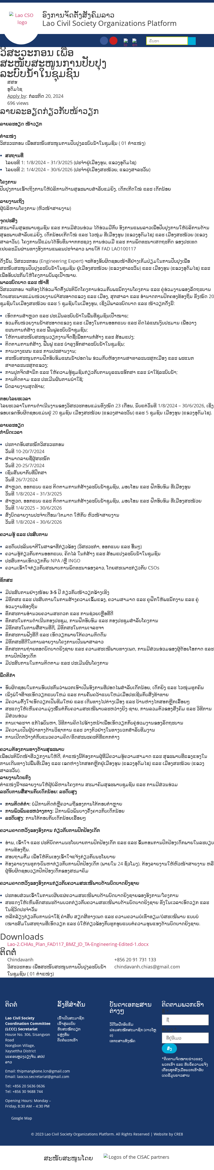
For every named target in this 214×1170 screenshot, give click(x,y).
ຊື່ (165, 1011)
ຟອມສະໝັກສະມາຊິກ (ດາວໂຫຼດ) (133, 1032)
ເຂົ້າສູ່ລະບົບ (66, 1023)
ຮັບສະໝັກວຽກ (68, 1028)
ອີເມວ (169, 1029)
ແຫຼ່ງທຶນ (63, 1034)
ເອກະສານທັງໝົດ (122, 1040)
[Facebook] (104, 41)
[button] (207, 41)
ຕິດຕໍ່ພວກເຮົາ (67, 1039)
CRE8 (178, 1134)
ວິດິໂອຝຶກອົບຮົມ (121, 1024)
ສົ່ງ (169, 1048)
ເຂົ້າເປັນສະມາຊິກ (70, 1017)
